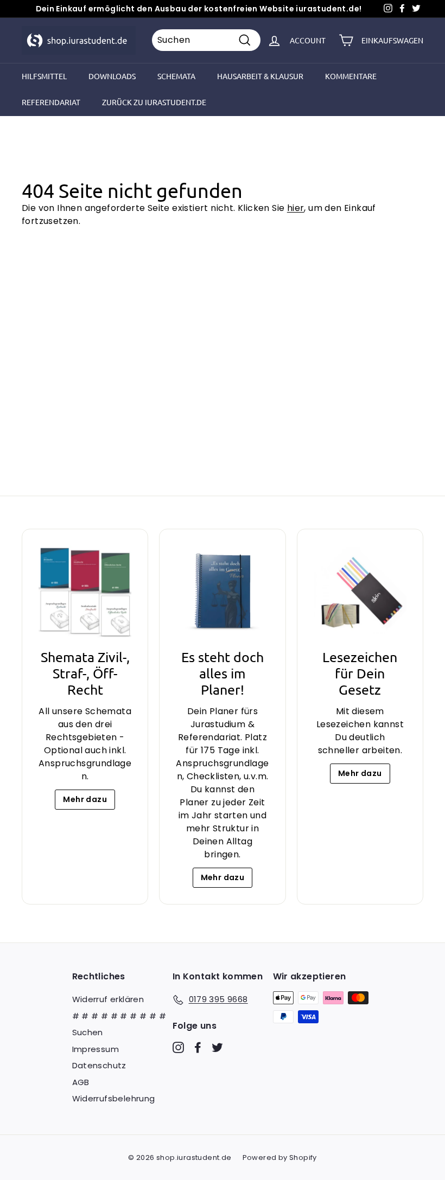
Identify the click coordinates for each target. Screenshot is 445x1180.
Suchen (87, 1032)
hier (295, 208)
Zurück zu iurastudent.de (154, 102)
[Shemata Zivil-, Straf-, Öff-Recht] (85, 592)
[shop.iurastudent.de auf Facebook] (198, 1047)
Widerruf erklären (108, 999)
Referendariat (51, 102)
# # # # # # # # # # (119, 1016)
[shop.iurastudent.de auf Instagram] (178, 1047)
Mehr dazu (85, 799)
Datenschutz (99, 1065)
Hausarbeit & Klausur (260, 76)
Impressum (95, 1049)
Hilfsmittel (44, 76)
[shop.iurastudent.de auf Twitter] (217, 1047)
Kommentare (351, 76)
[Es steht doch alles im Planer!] (222, 592)
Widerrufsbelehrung (113, 1098)
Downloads (112, 76)
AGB (81, 1082)
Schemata (176, 76)
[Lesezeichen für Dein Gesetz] (360, 592)
